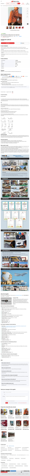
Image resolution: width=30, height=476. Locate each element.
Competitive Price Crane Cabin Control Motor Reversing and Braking (4, 439)
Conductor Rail (9, 450)
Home (1, 5)
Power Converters (23, 458)
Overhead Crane (3, 447)
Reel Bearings (26, 465)
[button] (1, 1)
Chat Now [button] (22, 43)
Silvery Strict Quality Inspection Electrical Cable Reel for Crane (26, 416)
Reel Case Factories (11, 465)
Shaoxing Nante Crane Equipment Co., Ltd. (8, 36)
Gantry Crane (9, 447)
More (1, 469)
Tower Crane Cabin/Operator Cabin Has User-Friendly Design (18, 428)
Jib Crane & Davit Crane (18, 447)
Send (6, 402)
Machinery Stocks (17, 458)
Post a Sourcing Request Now (22, 402)
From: (4, 392)
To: (4, 394)
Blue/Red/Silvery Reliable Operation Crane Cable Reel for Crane (4, 428)
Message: (4, 396)
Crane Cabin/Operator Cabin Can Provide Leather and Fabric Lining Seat (11, 428)
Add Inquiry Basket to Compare (15, 30)
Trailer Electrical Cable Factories (19, 465)
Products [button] (8, 3)
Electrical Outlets (3, 460)
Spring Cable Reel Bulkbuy (13, 467)
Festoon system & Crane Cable (18, 450)
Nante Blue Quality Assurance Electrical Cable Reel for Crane (18, 416)
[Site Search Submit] (19, 3)
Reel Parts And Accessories (4, 467)
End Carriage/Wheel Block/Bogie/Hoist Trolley (6, 450)
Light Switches (9, 460)
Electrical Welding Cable (4, 465)
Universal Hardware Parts (4, 458)
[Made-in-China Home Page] (15, 1)
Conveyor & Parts (11, 458)
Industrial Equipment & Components (7, 5)
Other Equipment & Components (17, 5)
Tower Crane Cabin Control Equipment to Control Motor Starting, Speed (26, 428)
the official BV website (19, 295)
